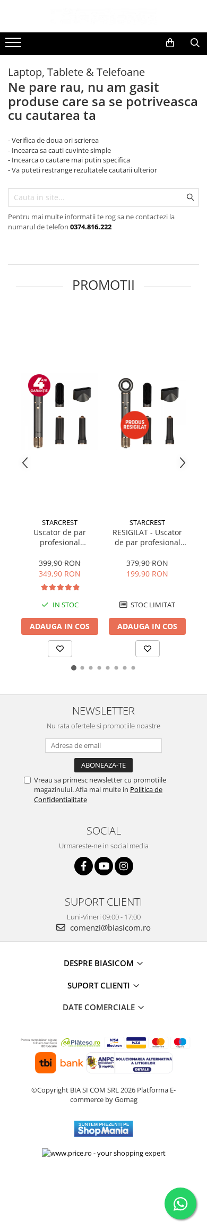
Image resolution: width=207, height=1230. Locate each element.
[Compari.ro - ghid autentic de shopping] (103, 1188)
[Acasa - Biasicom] (103, 16)
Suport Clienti (99, 985)
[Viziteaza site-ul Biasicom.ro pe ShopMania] (103, 1129)
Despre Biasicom (100, 963)
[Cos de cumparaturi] (170, 43)
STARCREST (59, 522)
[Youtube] (103, 866)
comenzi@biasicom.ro (109, 927)
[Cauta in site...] (195, 43)
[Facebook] (83, 866)
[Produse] (14, 46)
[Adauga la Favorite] (60, 648)
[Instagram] (124, 866)
